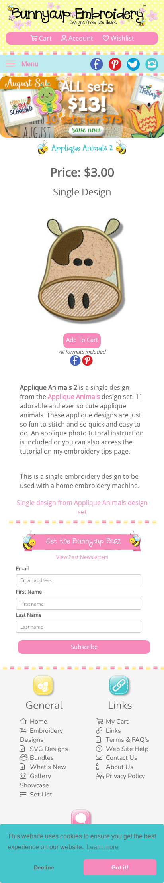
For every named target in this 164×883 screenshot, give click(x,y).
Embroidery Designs (41, 735)
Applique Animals (74, 396)
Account (80, 38)
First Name (29, 591)
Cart (44, 38)
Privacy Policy (125, 776)
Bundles (42, 757)
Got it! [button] (120, 867)
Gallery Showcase (35, 781)
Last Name (28, 614)
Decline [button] (44, 867)
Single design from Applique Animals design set (82, 507)
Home (38, 721)
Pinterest (88, 361)
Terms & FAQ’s (127, 740)
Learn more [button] (102, 847)
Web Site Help (127, 749)
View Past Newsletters (82, 556)
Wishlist (121, 38)
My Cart (117, 721)
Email (22, 568)
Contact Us (121, 757)
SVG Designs (49, 749)
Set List (41, 794)
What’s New (48, 767)
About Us (119, 767)
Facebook (76, 361)
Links (113, 730)
